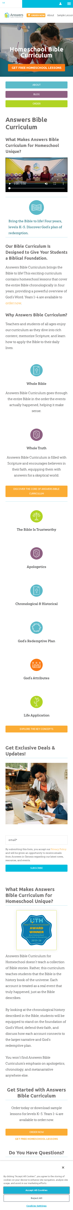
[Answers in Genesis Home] (11, 4)
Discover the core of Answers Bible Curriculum (36, 491)
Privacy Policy (58, 849)
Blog (36, 94)
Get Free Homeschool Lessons (36, 67)
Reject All (36, 1198)
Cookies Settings (36, 1206)
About (36, 84)
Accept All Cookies (36, 1190)
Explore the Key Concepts (36, 729)
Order (37, 103)
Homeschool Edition (13, 15)
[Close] (63, 1167)
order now (13, 303)
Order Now (36, 1132)
